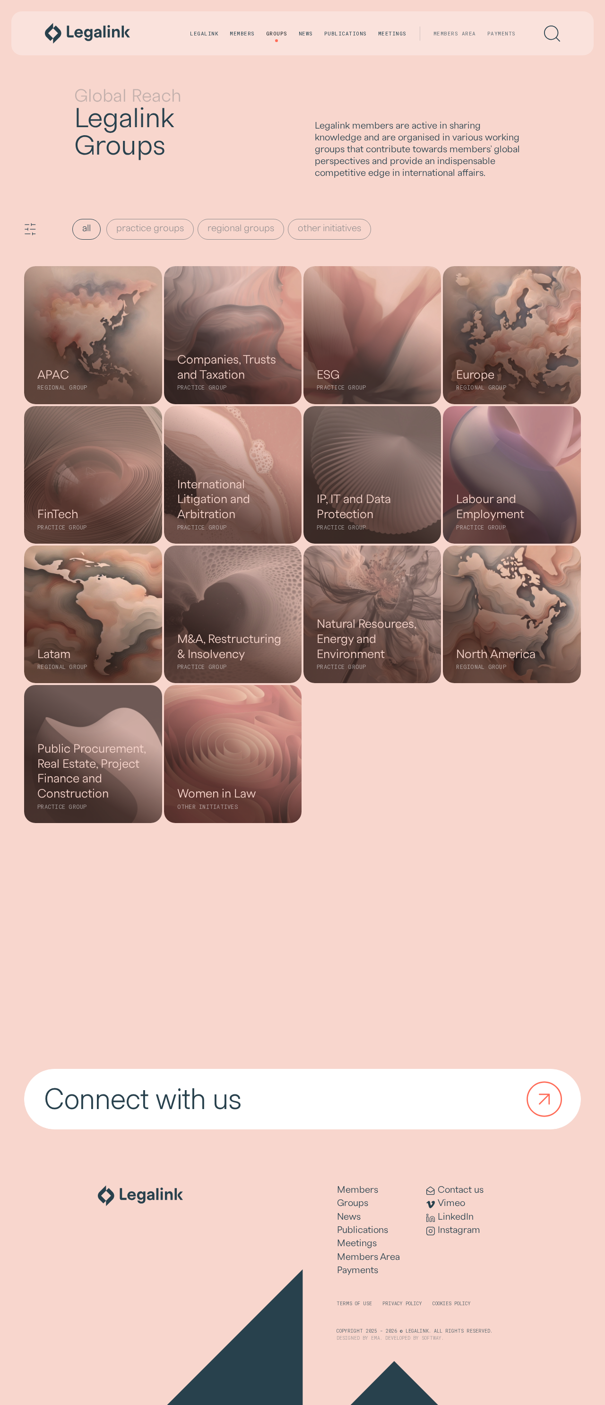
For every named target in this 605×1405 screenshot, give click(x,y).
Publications (345, 33)
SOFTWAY (431, 1338)
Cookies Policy (451, 1304)
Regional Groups (240, 228)
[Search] (552, 34)
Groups (276, 33)
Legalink (204, 33)
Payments (501, 33)
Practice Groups (150, 228)
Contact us (461, 1190)
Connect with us (143, 1099)
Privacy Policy (402, 1304)
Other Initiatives (329, 228)
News (306, 33)
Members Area (454, 33)
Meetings (392, 33)
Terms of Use (354, 1304)
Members (242, 33)
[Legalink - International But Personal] (87, 33)
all (86, 228)
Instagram (459, 1230)
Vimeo (451, 1203)
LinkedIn (456, 1217)
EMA (375, 1338)
